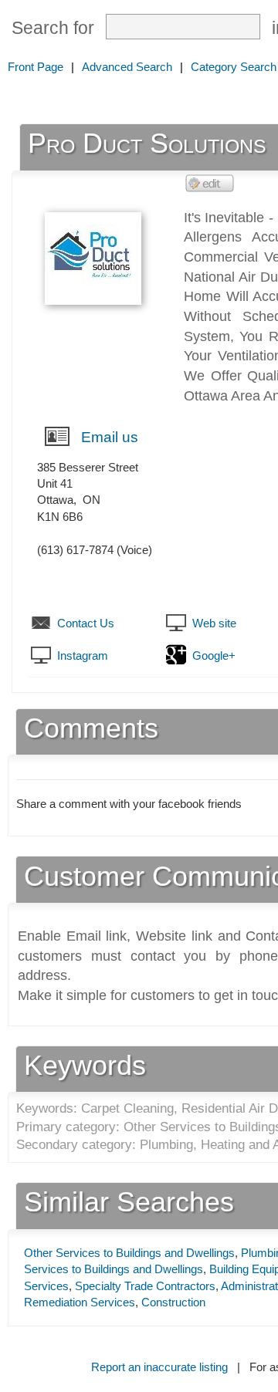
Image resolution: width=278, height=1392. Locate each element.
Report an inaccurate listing (159, 1366)
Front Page (35, 66)
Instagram (82, 655)
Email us (109, 437)
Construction (173, 1302)
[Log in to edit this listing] (210, 182)
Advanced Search (127, 66)
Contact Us (85, 623)
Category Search (233, 66)
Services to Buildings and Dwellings (113, 1268)
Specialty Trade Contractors (145, 1285)
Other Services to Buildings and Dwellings (129, 1252)
